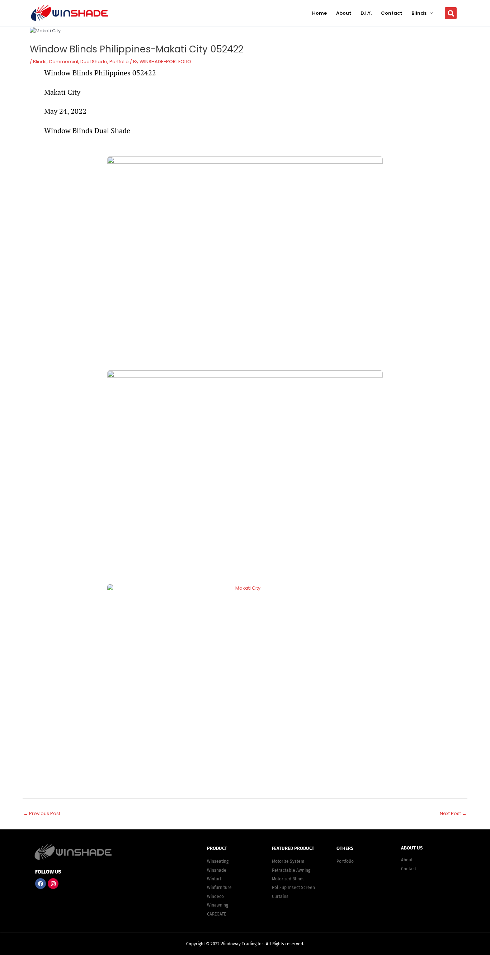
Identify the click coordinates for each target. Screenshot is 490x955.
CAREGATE (216, 914)
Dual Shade (93, 61)
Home (319, 13)
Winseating (217, 861)
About (343, 13)
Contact (391, 13)
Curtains (280, 896)
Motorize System (288, 861)
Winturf (214, 878)
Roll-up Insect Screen (293, 887)
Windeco (215, 896)
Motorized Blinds (288, 878)
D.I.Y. (366, 13)
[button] (451, 13)
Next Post (453, 813)
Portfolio (119, 61)
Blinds (419, 13)
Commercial (63, 61)
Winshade (216, 870)
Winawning (217, 905)
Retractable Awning (291, 870)
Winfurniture (219, 887)
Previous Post (41, 813)
